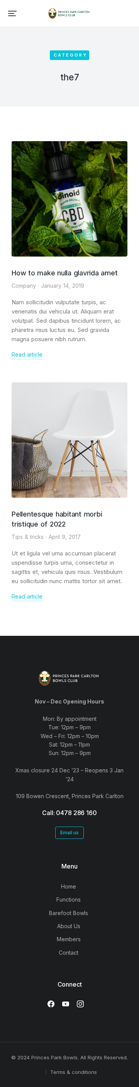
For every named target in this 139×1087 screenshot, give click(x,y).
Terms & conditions (73, 1072)
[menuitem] (69, 886)
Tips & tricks (28, 536)
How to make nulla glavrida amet (64, 273)
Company (24, 285)
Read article (27, 355)
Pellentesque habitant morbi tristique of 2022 (57, 519)
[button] (12, 13)
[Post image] (69, 199)
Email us (69, 832)
